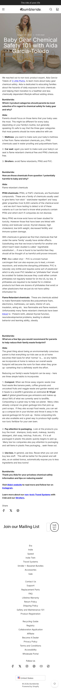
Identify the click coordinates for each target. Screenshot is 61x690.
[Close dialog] (55, 329)
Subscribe (30, 353)
